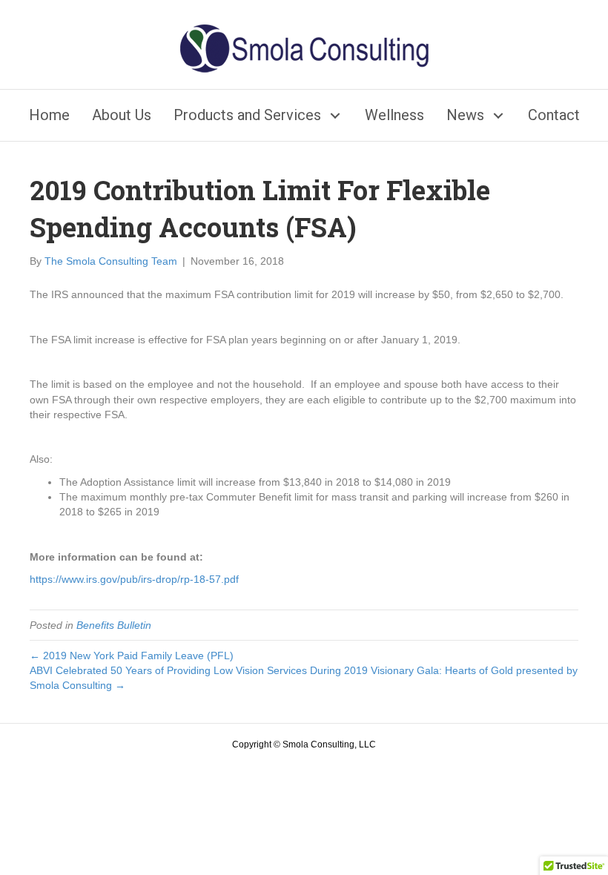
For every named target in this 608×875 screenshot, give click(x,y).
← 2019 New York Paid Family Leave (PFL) (132, 655)
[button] (335, 115)
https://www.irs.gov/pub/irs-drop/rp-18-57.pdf (134, 579)
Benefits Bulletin (113, 625)
